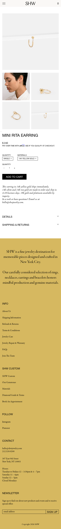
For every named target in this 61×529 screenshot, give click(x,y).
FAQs (4, 349)
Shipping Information (11, 317)
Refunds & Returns (10, 324)
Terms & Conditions (11, 330)
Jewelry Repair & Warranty (13, 343)
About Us (6, 311)
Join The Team (8, 355)
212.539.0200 (8, 451)
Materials (22, 155)
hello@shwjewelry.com (12, 448)
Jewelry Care (7, 336)
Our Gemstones (9, 382)
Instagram (6, 422)
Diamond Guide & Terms (13, 395)
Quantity (6, 155)
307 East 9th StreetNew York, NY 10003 (11, 460)
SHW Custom (8, 376)
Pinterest (6, 428)
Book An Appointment (12, 401)
